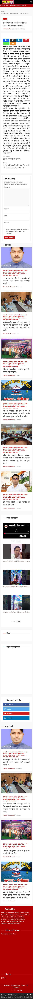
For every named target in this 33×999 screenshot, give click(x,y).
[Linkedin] (19, 40)
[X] (13, 40)
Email (6, 215)
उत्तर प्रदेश (5, 270)
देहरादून (10, 272)
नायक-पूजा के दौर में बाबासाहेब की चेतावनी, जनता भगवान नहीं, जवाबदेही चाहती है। (16, 257)
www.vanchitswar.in (14, 923)
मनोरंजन (14, 273)
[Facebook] (6, 40)
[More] (13, 43)
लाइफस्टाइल (23, 273)
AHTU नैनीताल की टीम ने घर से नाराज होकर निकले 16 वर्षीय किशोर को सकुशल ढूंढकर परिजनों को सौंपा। (16, 390)
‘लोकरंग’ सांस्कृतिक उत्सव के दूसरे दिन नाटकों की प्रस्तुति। (16, 349)
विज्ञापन (10, 275)
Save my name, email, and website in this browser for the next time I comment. (17, 231)
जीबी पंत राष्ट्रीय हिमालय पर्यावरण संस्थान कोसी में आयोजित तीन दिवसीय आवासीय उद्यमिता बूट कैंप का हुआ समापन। (16, 434)
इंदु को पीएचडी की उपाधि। (12, 158)
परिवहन (19, 272)
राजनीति (18, 273)
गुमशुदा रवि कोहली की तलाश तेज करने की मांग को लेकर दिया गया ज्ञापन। (16, 165)
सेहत (14, 275)
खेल (4, 272)
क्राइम (26, 270)
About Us (7, 985)
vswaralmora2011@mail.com (15, 921)
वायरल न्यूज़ (5, 275)
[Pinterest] (26, 40)
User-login (16, 987)
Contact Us (24, 985)
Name (6, 209)
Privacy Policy (15, 985)
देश (7, 272)
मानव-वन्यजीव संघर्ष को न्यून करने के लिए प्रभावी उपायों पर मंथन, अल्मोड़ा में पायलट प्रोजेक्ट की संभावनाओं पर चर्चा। (16, 302)
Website (6, 222)
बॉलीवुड (9, 273)
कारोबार (15, 270)
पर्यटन (23, 272)
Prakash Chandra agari (8, 28)
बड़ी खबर (5, 273)
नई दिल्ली (15, 272)
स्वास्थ (17, 275)
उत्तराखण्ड (5, 19)
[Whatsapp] (6, 43)
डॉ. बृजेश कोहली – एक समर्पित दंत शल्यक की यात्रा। (16, 481)
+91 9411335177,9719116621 (15, 919)
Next (19, 621)
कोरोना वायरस (21, 270)
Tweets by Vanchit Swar (8, 934)
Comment (7, 187)
